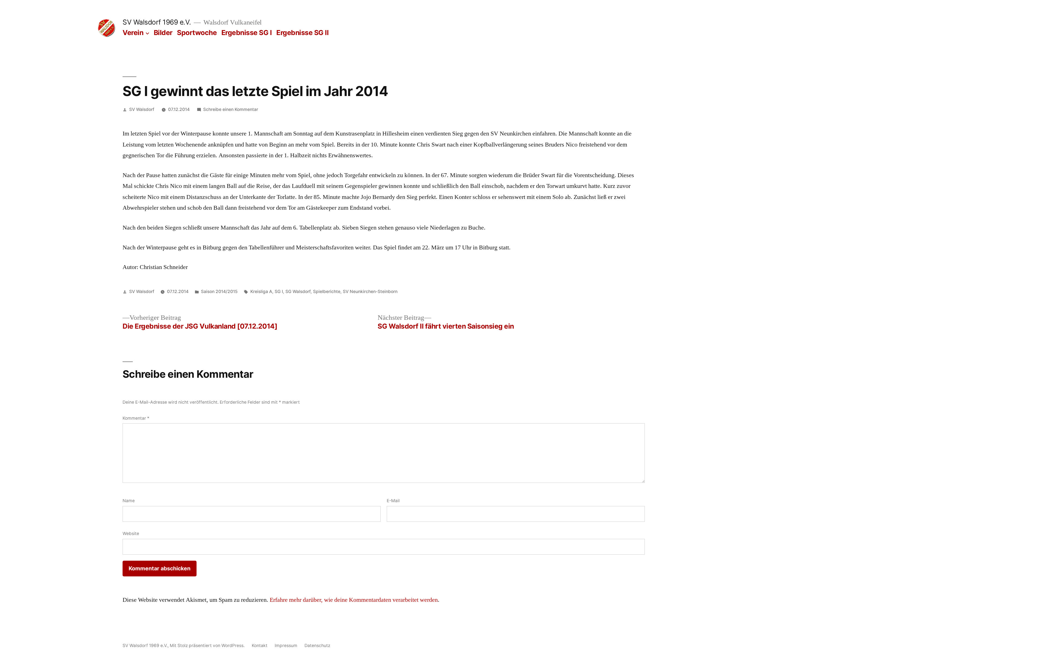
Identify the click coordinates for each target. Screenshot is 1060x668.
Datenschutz (317, 645)
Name (129, 500)
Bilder (163, 32)
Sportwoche (197, 32)
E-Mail (393, 500)
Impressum (286, 645)
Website (131, 533)
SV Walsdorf (141, 109)
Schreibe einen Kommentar (230, 109)
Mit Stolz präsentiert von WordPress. (208, 645)
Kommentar (136, 418)
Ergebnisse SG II (302, 32)
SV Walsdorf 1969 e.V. (157, 22)
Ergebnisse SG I (246, 32)
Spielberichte (326, 291)
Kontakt (259, 645)
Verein (133, 32)
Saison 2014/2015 (219, 291)
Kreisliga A (261, 291)
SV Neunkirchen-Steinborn (370, 291)
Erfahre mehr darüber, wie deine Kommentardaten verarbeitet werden (354, 600)
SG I (279, 291)
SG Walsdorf (298, 291)
